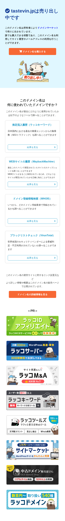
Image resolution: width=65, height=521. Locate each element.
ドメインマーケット (48, 27)
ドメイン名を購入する (34, 51)
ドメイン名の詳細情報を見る (32, 294)
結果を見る (32, 147)
